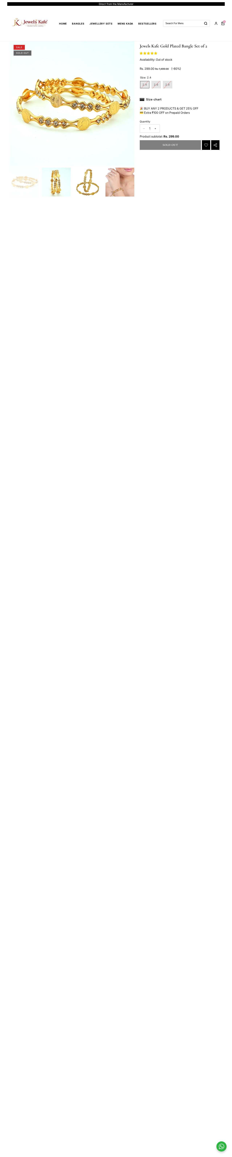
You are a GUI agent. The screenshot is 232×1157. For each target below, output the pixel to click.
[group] (24, 182)
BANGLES (78, 23)
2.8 (168, 85)
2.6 (157, 85)
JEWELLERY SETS (101, 23)
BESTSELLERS (147, 23)
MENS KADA (125, 23)
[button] (218, 4)
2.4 (145, 85)
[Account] (216, 23)
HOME (63, 23)
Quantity (145, 121)
